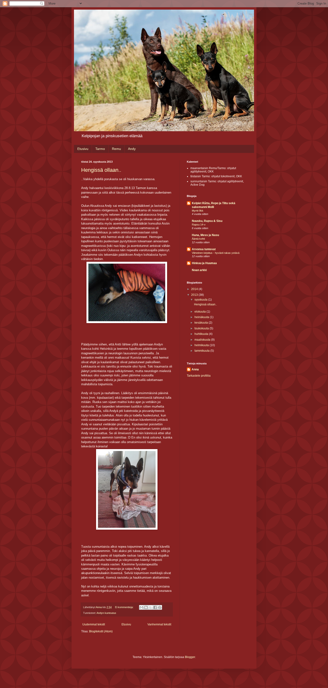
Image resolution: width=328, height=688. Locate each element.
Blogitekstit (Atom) (101, 631)
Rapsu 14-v (199, 224)
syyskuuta (201, 299)
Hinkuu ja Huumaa (204, 263)
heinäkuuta (202, 317)
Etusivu (82, 149)
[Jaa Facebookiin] (155, 607)
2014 (195, 289)
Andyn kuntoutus (106, 612)
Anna (195, 369)
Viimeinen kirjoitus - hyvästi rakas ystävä (215, 252)
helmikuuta (202, 345)
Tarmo (100, 149)
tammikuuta (202, 350)
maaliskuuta (202, 339)
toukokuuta (202, 328)
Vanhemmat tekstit (159, 624)
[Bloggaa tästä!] (146, 607)
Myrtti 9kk (197, 210)
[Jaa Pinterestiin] (159, 607)
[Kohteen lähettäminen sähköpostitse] (141, 607)
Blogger (190, 657)
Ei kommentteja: (124, 607)
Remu (116, 149)
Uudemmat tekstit (93, 624)
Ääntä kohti (198, 238)
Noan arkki (199, 270)
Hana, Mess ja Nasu (205, 235)
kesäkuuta (201, 322)
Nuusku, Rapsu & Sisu (207, 221)
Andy (132, 149)
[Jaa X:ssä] (150, 607)
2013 (195, 295)
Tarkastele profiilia (199, 375)
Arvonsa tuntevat (204, 249)
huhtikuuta (201, 334)
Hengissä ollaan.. (101, 170)
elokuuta (200, 311)
